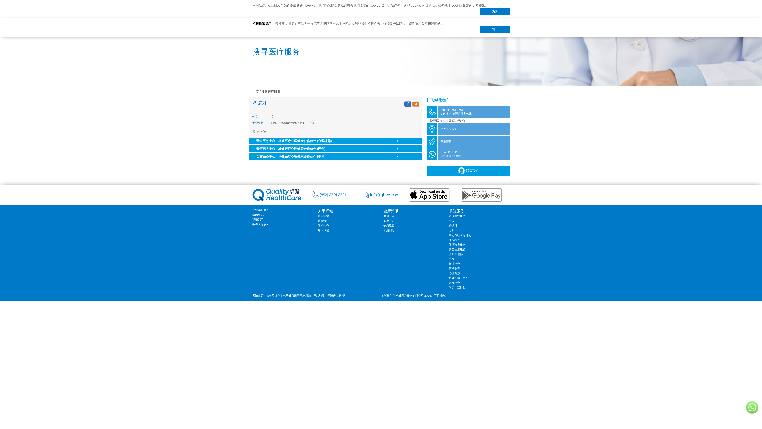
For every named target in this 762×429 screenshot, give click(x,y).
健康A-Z (388, 221)
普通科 (453, 225)
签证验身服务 (457, 244)
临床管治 (323, 216)
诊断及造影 (456, 254)
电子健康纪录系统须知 (297, 295)
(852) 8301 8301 (333, 195)
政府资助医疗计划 (460, 235)
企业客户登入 (260, 210)
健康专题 (388, 216)
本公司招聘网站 (429, 24)
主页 (255, 92)
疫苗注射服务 (457, 249)
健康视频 (388, 225)
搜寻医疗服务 (260, 224)
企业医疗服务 (457, 216)
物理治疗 (454, 264)
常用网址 (388, 230)
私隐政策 (334, 5)
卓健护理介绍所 (458, 278)
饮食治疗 (454, 283)
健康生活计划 (457, 287)
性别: (255, 116)
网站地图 (319, 295)
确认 (495, 11)
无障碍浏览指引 (337, 295)
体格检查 (454, 240)
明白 (495, 30)
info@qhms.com (385, 195)
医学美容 (454, 268)
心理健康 (454, 273)
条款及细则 (273, 295)
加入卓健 (323, 230)
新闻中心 (323, 225)
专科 (451, 230)
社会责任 (323, 221)
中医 (451, 259)
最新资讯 (258, 214)
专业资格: (258, 123)
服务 (451, 221)
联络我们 (472, 171)
